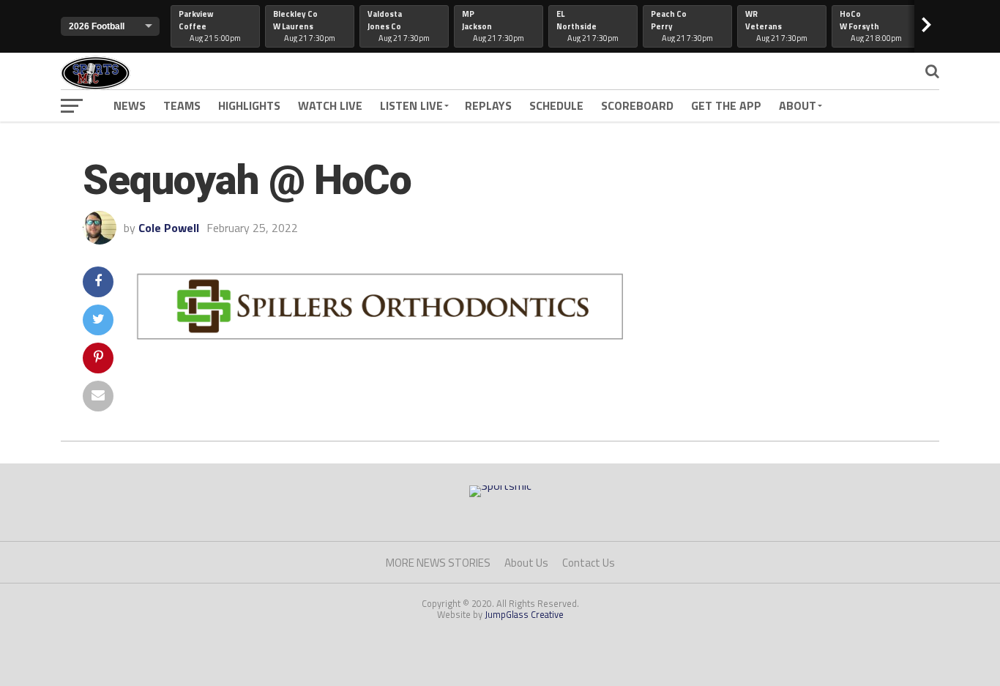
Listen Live (411, 105)
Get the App (726, 105)
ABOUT (797, 105)
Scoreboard (637, 105)
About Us (526, 562)
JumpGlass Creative (524, 614)
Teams (182, 105)
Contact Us (588, 562)
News (129, 105)
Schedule (556, 105)
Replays (488, 105)
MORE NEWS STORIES (438, 562)
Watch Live (330, 105)
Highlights (249, 105)
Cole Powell (168, 227)
